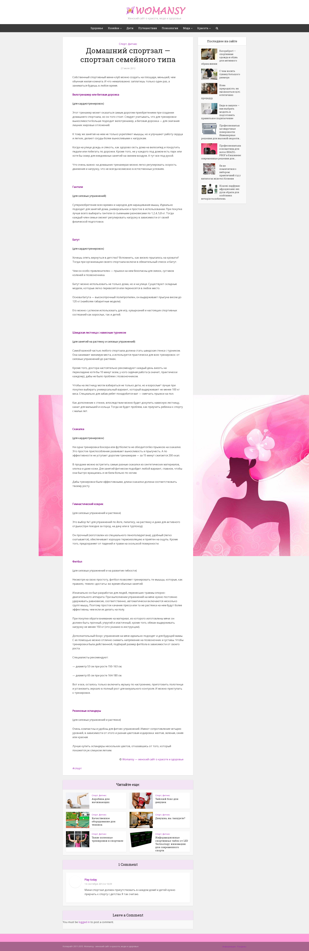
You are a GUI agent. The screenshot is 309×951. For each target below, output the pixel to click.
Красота (202, 28)
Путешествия (147, 28)
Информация (229, 946)
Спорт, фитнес (128, 44)
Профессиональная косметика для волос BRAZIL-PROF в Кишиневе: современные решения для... (221, 152)
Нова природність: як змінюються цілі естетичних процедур (220, 92)
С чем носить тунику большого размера (229, 74)
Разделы (241, 946)
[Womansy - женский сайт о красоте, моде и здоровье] (154, 9)
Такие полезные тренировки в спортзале (107, 839)
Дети (129, 28)
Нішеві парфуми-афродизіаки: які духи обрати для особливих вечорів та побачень (220, 192)
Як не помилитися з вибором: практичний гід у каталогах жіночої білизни (221, 172)
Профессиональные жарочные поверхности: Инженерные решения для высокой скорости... (221, 132)
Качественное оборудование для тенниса (103, 821)
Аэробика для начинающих (101, 800)
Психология (170, 28)
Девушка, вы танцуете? (170, 818)
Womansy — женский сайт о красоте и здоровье (152, 759)
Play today (90, 879)
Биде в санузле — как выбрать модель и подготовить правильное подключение (220, 112)
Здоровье (96, 28)
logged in (84, 922)
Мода (186, 28)
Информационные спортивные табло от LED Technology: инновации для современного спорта (171, 844)
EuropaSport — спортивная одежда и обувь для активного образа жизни (219, 57)
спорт (78, 768)
